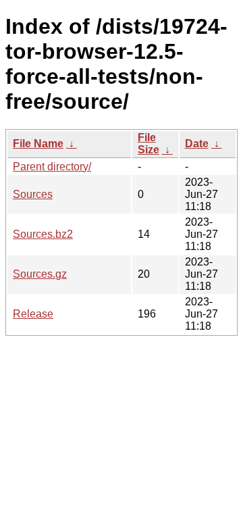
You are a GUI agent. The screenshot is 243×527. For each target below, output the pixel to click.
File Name (38, 143)
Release (33, 314)
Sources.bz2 (43, 234)
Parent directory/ (52, 166)
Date (197, 143)
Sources (33, 194)
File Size (148, 143)
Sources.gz (40, 274)
